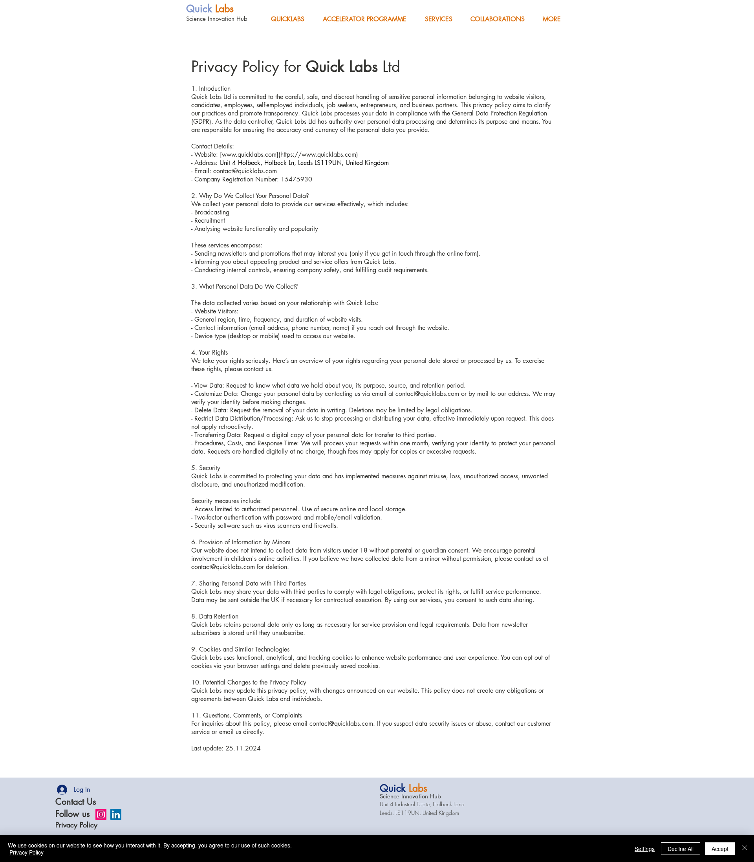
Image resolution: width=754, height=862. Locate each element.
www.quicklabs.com (249, 154)
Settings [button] (645, 849)
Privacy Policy (76, 824)
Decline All (681, 849)
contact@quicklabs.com (245, 171)
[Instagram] (100, 814)
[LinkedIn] (115, 814)
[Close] (744, 849)
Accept (720, 849)
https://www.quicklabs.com (318, 154)
